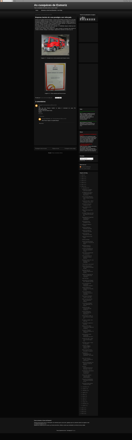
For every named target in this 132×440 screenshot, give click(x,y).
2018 (82, 182)
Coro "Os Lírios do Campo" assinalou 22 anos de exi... (87, 359)
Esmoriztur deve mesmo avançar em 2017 (87, 384)
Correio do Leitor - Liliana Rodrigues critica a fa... (87, 201)
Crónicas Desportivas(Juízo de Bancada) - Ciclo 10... (87, 367)
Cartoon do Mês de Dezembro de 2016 (87, 231)
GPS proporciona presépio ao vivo (86, 222)
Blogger (73, 430)
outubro (84, 388)
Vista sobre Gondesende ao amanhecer (87, 253)
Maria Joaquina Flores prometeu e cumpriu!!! (87, 350)
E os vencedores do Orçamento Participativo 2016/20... (87, 284)
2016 (82, 186)
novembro (85, 386)
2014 (82, 409)
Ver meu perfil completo (85, 168)
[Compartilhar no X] (58, 97)
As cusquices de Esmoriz (50, 5)
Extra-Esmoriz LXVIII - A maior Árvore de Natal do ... (87, 317)
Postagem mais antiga (70, 148)
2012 (82, 413)
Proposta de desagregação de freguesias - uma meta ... (87, 354)
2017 (82, 184)
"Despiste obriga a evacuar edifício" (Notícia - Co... (86, 347)
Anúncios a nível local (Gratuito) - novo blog (51, 10)
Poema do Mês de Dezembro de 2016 (87, 228)
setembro (85, 390)
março (84, 401)
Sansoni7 (40, 105)
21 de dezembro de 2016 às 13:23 (49, 105)
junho (84, 396)
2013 (82, 411)
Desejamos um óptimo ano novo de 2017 (87, 190)
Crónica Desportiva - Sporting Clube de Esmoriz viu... (86, 312)
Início (37, 10)
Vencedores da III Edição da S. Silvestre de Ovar (87, 281)
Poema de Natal (85, 239)
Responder (40, 113)
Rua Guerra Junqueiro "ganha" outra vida (87, 296)
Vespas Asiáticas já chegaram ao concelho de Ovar (87, 288)
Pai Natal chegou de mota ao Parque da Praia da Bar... (88, 214)
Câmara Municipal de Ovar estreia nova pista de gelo (87, 267)
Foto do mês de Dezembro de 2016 (87, 234)
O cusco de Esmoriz (46, 118)
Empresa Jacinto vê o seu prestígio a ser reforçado (88, 261)
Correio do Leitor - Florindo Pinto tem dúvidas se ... (86, 308)
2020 (82, 178)
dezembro (85, 187)
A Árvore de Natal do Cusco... (86, 225)
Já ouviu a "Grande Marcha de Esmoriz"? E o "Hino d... (88, 331)
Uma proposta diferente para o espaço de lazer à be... (87, 198)
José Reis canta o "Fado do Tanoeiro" (87, 343)
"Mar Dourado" (85, 278)
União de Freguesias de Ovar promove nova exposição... (87, 275)
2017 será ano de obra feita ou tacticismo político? (87, 300)
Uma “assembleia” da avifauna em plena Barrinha (87, 257)
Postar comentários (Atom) (57, 152)
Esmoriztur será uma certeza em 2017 (86, 204)
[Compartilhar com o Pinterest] (61, 97)
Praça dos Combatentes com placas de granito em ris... (87, 380)
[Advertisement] (88, 32)
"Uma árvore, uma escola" (88, 264)
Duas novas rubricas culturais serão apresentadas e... (86, 376)
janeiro (84, 405)
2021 (82, 176)
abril (84, 399)
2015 (82, 407)
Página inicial (55, 148)
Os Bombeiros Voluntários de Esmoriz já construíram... (88, 372)
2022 (82, 175)
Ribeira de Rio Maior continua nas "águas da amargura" (88, 327)
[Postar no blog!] (57, 97)
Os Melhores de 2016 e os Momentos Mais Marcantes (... (87, 193)
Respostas (42, 116)
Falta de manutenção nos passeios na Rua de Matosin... (87, 363)
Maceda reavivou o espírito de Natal (86, 246)
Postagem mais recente (41, 148)
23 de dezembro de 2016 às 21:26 (59, 118)
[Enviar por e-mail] (55, 97)
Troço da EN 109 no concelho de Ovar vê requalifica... (87, 293)
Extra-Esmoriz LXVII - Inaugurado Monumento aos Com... (88, 335)
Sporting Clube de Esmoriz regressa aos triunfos (87, 271)
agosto (84, 392)
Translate (90, 160)
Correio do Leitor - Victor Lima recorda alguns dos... (87, 339)
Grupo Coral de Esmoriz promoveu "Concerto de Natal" (88, 242)
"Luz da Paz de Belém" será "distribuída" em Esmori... (87, 304)
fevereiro (85, 403)
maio (84, 398)
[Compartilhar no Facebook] (59, 97)
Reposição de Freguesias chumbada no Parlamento (87, 218)
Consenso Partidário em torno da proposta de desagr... (87, 249)
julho (84, 394)
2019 (82, 180)
